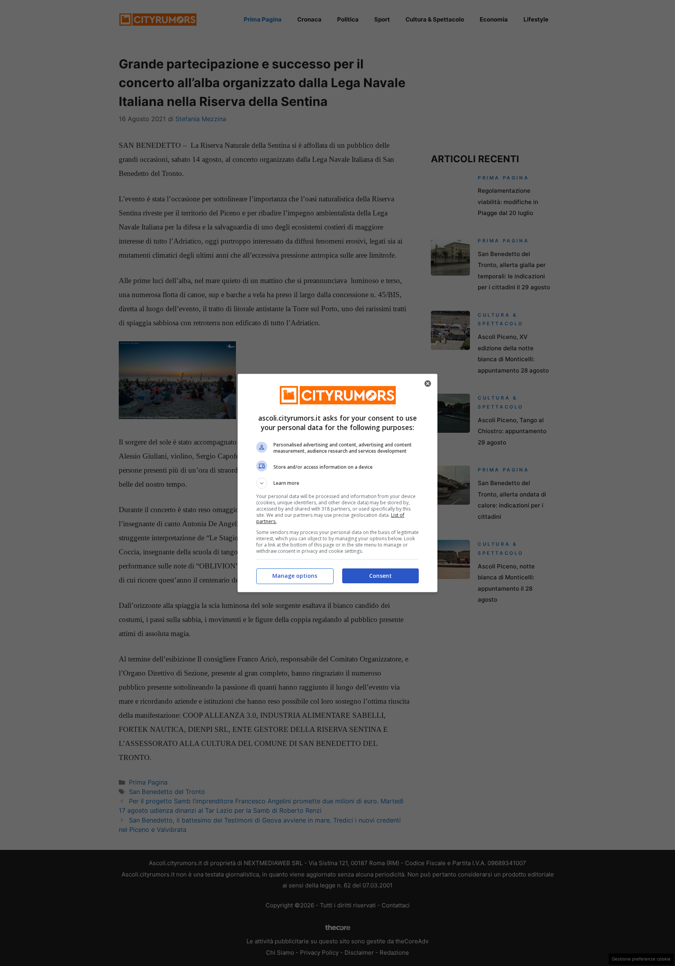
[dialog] (338, 483)
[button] (337, 483)
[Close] (428, 383)
